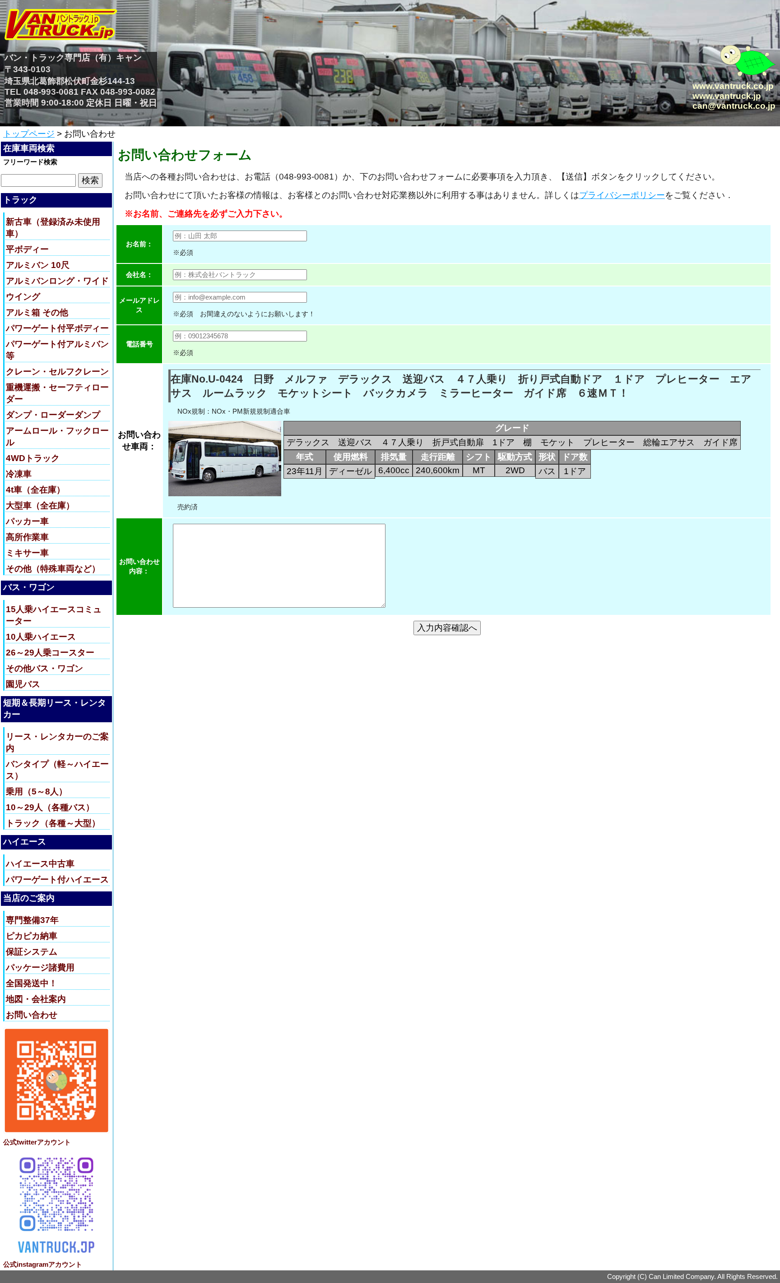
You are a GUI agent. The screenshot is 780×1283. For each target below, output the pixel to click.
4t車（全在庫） (35, 489)
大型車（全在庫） (40, 505)
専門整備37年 (32, 920)
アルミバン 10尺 (38, 265)
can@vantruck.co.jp (733, 106)
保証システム (31, 951)
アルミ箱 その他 (37, 312)
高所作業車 (27, 537)
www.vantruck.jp (726, 96)
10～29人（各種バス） (50, 807)
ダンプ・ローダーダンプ (53, 415)
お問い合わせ (31, 1015)
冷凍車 (19, 474)
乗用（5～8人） (36, 791)
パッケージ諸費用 (40, 967)
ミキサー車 (27, 553)
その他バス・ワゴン (44, 668)
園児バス (23, 684)
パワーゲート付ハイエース (57, 879)
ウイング (23, 296)
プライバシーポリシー (622, 195)
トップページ (29, 133)
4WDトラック (33, 458)
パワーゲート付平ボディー (57, 328)
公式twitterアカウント (37, 1142)
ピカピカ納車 (31, 936)
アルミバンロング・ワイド (57, 281)
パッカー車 (27, 521)
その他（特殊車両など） (53, 568)
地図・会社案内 (36, 999)
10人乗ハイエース (41, 637)
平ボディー (27, 249)
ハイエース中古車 (40, 863)
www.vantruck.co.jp (733, 86)
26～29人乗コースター (50, 652)
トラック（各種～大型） (53, 823)
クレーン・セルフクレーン (57, 371)
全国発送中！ (31, 983)
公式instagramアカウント (42, 1264)
